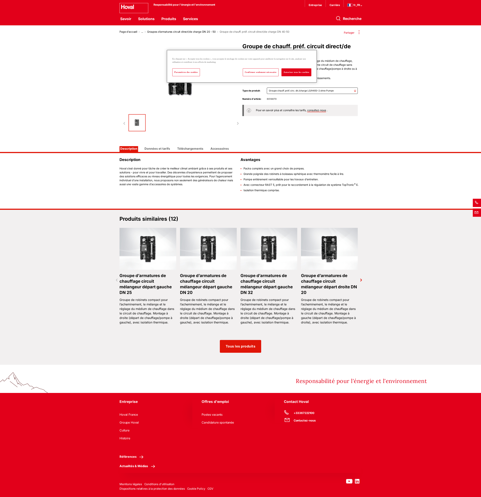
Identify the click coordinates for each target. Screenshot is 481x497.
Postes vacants (212, 414)
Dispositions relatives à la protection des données (152, 488)
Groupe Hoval (129, 422)
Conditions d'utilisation (159, 484)
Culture (124, 430)
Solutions (146, 19)
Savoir (125, 19)
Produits (168, 19)
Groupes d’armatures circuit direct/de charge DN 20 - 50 (181, 31)
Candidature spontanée (218, 422)
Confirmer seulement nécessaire (261, 72)
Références (127, 456)
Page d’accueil (128, 31)
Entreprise (315, 5)
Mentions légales (130, 484)
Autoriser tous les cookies (296, 72)
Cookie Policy (196, 488)
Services (190, 19)
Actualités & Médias (133, 466)
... (142, 31)
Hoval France (128, 414)
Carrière (335, 5)
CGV (210, 488)
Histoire (124, 438)
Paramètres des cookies (186, 72)
